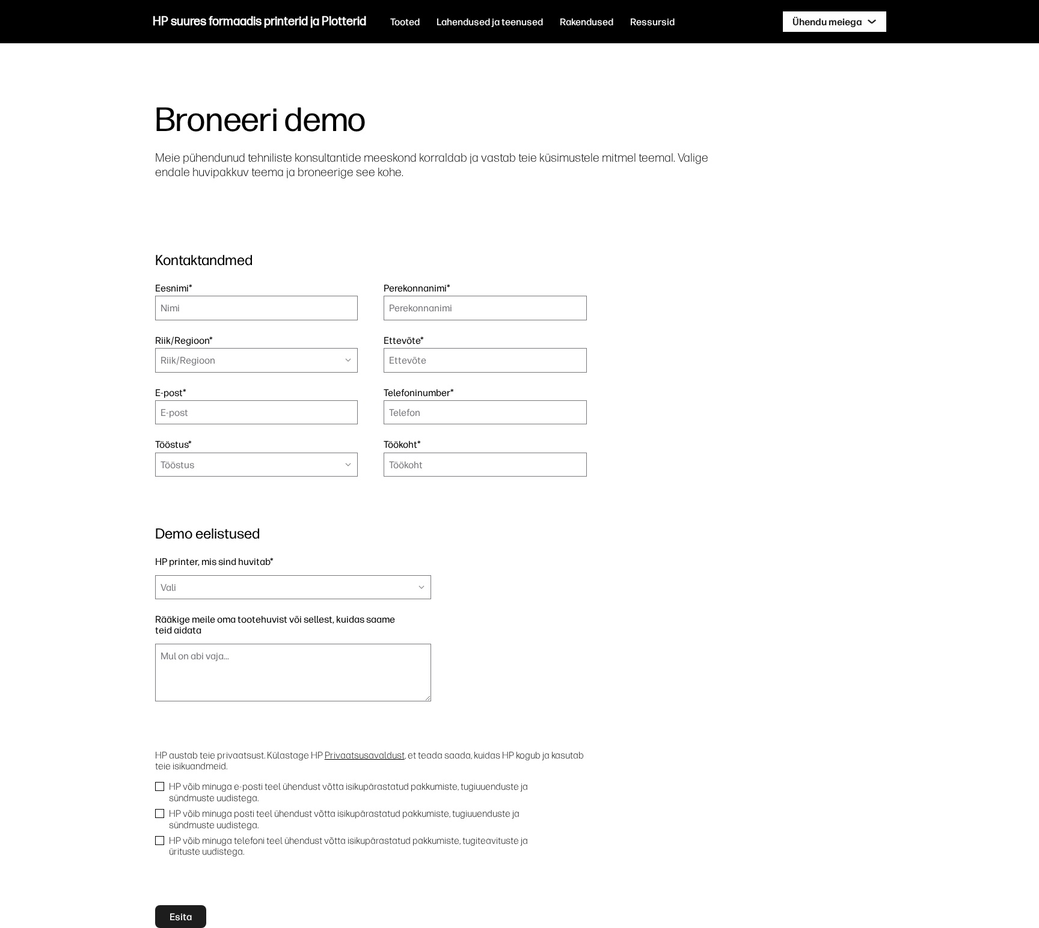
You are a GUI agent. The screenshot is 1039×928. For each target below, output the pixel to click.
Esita (181, 917)
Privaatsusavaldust (365, 755)
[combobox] (256, 360)
